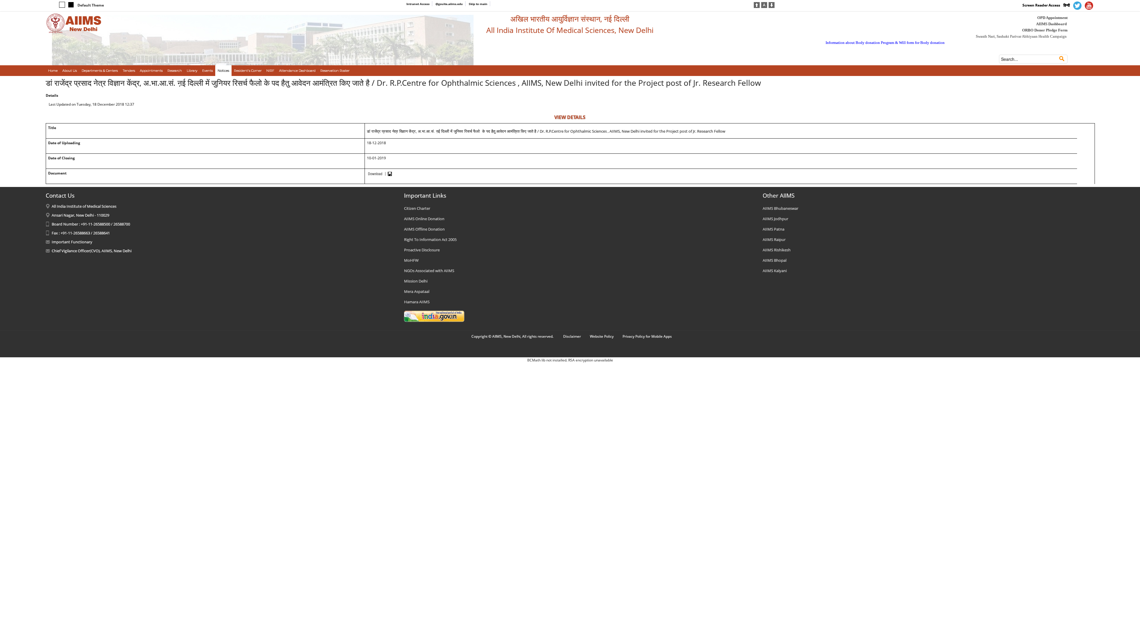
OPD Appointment (1052, 17)
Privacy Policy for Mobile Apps (647, 336)
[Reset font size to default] (764, 4)
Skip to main (478, 4)
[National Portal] (434, 315)
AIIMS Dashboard (1051, 24)
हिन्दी (1066, 5)
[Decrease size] (772, 4)
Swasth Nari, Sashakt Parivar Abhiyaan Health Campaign (1021, 36)
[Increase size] (757, 4)
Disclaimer (572, 336)
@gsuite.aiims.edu (449, 4)
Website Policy (602, 336)
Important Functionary (72, 242)
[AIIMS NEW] (74, 23)
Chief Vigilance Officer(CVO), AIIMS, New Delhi (92, 250)
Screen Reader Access (1041, 5)
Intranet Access (418, 4)
